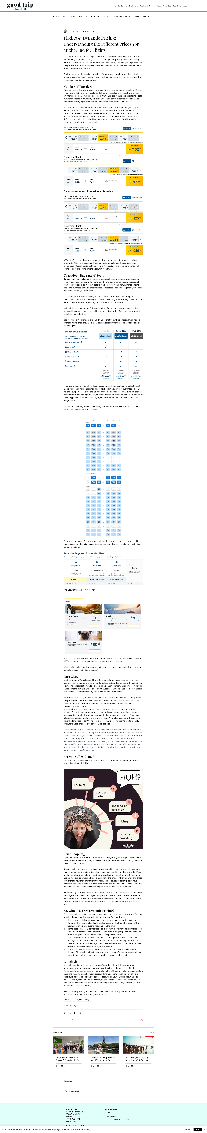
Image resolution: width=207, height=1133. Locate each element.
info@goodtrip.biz (74, 1121)
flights (79, 1000)
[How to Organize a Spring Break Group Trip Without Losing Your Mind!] (138, 1045)
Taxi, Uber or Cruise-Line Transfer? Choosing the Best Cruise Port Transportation (68, 1058)
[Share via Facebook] (65, 1013)
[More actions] (142, 31)
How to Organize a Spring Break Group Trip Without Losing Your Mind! (137, 1058)
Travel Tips (83, 16)
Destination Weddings (122, 16)
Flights (136, 16)
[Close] (204, 1129)
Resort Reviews (69, 16)
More (145, 16)
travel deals (69, 1000)
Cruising (106, 16)
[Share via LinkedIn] (75, 1013)
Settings (187, 1129)
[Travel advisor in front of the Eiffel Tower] (103, 1045)
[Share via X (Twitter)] (70, 1013)
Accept (197, 1129)
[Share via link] (80, 1013)
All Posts (56, 16)
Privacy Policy (85, 1129)
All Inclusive (95, 16)
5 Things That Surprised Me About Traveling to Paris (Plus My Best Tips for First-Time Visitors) (103, 1058)
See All (151, 1032)
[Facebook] (106, 1112)
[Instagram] (109, 1112)
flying (87, 1000)
